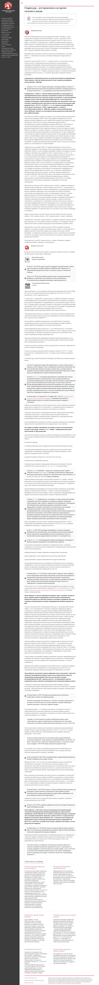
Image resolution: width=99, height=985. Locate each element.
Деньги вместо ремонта (8, 50)
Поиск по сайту (6, 57)
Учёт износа (5, 36)
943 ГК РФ (35, 499)
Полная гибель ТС (6, 29)
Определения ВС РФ (7, 25)
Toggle (22, 3)
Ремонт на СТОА (6, 32)
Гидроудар (4, 43)
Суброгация (4, 39)
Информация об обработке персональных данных (34, 980)
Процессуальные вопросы (9, 53)
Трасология (5, 41)
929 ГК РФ (36, 377)
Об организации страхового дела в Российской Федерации (47, 590)
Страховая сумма (6, 37)
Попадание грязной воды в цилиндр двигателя (62, 867)
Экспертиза (4, 30)
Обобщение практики (7, 23)
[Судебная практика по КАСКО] (8, 12)
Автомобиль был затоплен (33, 949)
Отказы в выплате (6, 18)
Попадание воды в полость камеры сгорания (64, 916)
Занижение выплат (7, 20)
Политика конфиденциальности (31, 977)
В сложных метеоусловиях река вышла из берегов (35, 867)
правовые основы (7, 51)
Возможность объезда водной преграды (34, 916)
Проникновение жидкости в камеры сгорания (62, 950)
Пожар (3, 46)
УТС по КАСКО (5, 34)
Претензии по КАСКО (7, 22)
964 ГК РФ (62, 523)
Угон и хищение (6, 44)
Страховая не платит (7, 48)
